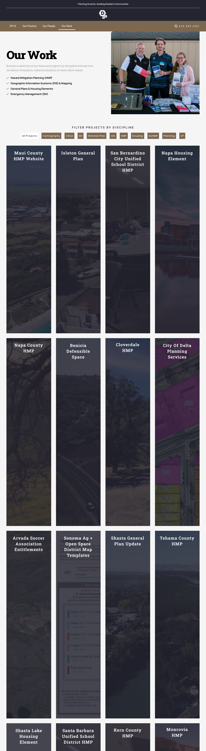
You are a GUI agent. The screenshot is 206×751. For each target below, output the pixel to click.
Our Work (67, 26)
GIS (113, 135)
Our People (49, 26)
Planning (169, 135)
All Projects (29, 135)
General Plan (96, 135)
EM (80, 135)
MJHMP (153, 135)
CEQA (69, 135)
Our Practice (29, 26)
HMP (123, 135)
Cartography (51, 135)
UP (182, 135)
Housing (137, 135)
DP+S (13, 26)
